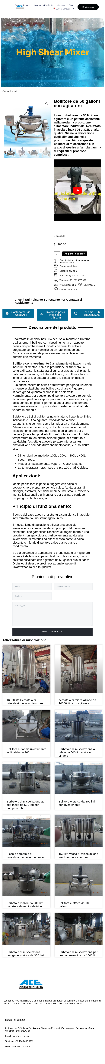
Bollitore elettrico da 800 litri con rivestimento (77, 803)
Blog (71, 5)
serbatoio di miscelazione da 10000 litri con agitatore (77, 701)
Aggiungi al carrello (75, 254)
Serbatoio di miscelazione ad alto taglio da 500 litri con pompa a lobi (25, 801)
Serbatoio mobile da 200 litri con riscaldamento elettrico (25, 901)
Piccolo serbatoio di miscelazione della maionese (26, 852)
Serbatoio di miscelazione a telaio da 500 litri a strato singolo (77, 752)
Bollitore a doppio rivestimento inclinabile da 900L (26, 750)
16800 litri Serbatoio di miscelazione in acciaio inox (25, 701)
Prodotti (26, 5)
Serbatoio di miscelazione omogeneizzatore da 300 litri (25, 950)
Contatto (61, 5)
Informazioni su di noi (43, 5)
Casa (17, 5)
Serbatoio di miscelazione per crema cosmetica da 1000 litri (78, 950)
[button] (46, 103)
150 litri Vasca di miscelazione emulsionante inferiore (78, 852)
